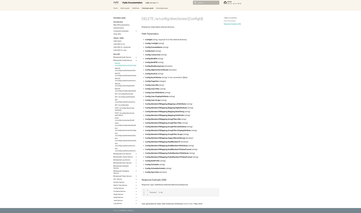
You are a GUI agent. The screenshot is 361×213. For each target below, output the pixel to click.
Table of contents (230, 18)
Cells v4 (151, 3)
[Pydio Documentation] (116, 2)
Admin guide (124, 8)
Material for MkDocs (126, 210)
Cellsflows (135, 8)
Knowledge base (162, 8)
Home (115, 8)
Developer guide (147, 8)
